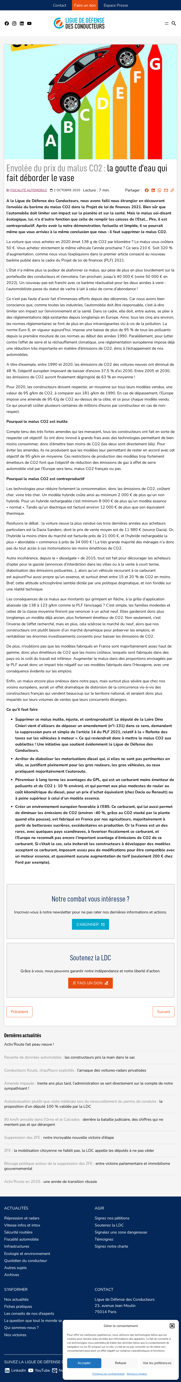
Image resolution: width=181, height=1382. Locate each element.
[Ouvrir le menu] (166, 23)
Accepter (84, 1363)
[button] (172, 1326)
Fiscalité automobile (28, 190)
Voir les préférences (157, 1363)
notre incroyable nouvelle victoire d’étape (59, 1137)
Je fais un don (87, 983)
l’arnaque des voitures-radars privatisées (75, 1070)
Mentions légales (137, 1374)
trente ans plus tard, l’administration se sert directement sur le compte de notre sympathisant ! (88, 1086)
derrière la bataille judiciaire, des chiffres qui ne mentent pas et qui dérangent (83, 1122)
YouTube (42, 1370)
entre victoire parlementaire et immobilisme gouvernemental (87, 1166)
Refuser (120, 1363)
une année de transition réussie (50, 1181)
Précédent (19, 1011)
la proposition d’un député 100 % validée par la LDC (83, 1104)
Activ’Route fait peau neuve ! (29, 1044)
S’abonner (87, 924)
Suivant (163, 1011)
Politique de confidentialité (108, 1374)
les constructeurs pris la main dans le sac (69, 1057)
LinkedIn (18, 1370)
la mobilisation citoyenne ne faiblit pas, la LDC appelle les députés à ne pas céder (79, 1150)
